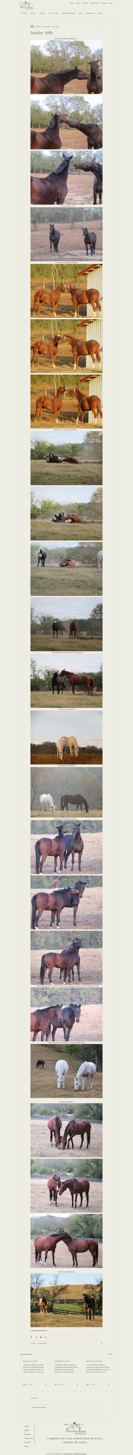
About (27, 1430)
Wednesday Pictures (62, 1361)
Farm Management (68, 13)
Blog (26, 1446)
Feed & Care (91, 13)
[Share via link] (46, 1337)
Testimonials (28, 1438)
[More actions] (101, 26)
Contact (27, 1442)
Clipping (42, 13)
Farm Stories (53, 13)
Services (27, 1434)
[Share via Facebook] (31, 1337)
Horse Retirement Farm (39, 1330)
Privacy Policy (68, 1454)
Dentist (33, 13)
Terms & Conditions (80, 1454)
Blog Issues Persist (30, 1361)
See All (110, 1354)
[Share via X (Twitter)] (36, 1337)
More (100, 13)
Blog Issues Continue (94, 1361)
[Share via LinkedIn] (41, 1337)
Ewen (81, 13)
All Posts (24, 13)
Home (27, 1426)
